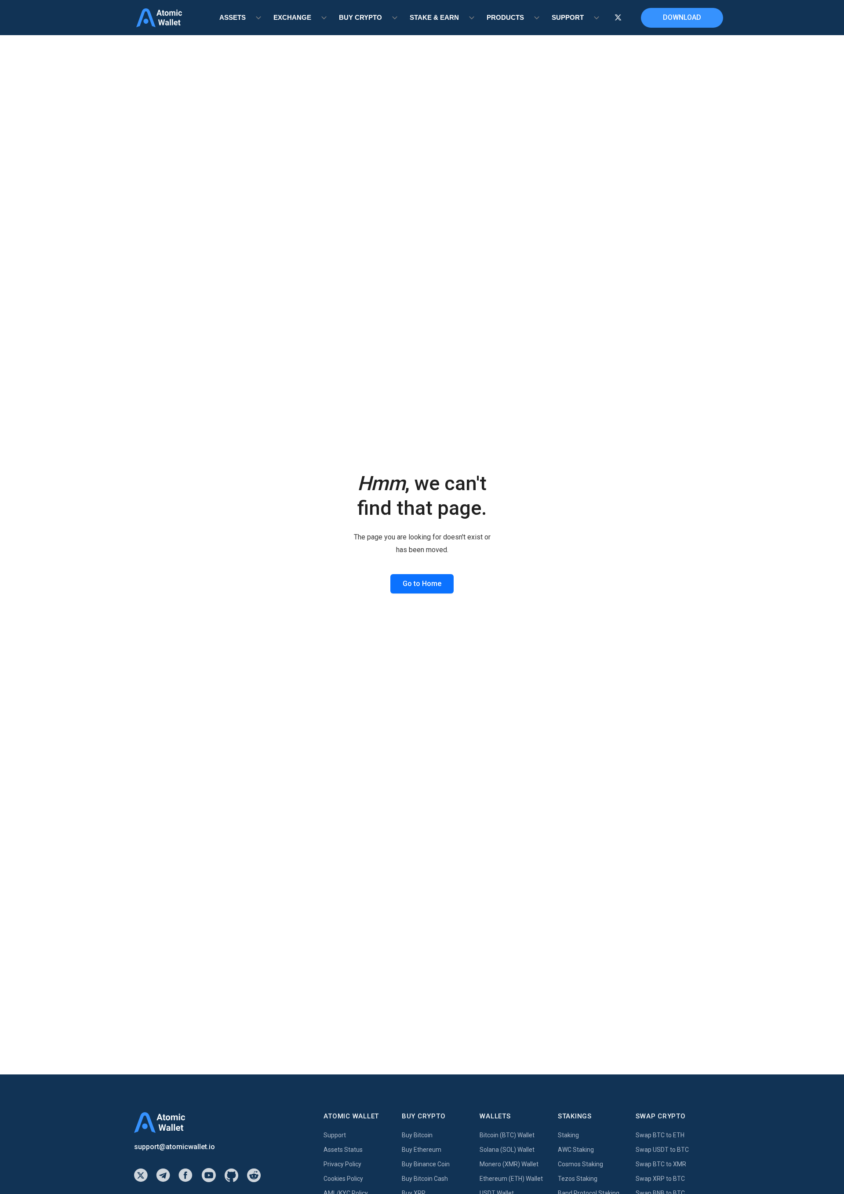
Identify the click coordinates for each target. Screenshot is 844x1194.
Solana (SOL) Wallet (507, 1149)
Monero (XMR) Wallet (509, 1164)
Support (335, 1135)
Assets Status (343, 1149)
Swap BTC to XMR (661, 1164)
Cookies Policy (343, 1178)
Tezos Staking (577, 1178)
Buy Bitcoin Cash (425, 1178)
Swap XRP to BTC (660, 1178)
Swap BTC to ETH (660, 1135)
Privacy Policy (342, 1164)
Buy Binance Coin (426, 1164)
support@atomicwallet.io (174, 1147)
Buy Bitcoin (417, 1135)
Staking (568, 1135)
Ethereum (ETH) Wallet (511, 1178)
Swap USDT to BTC (662, 1149)
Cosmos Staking (580, 1164)
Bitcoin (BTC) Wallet (507, 1135)
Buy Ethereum (421, 1149)
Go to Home (422, 583)
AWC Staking (576, 1149)
